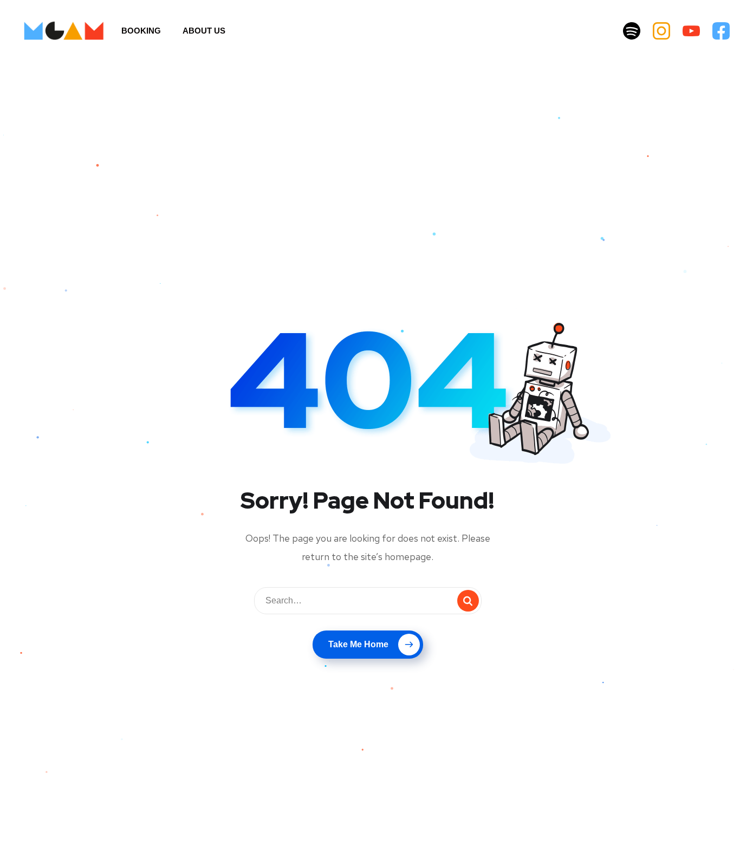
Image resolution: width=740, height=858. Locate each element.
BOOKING (141, 30)
